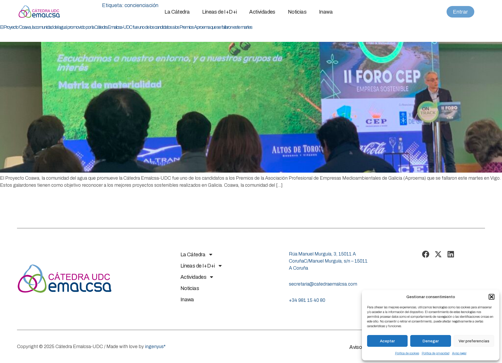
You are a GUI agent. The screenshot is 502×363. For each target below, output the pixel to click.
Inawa (326, 12)
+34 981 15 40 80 (307, 300)
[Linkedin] (450, 254)
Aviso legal (459, 353)
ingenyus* (155, 346)
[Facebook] (425, 254)
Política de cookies (407, 353)
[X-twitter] (438, 254)
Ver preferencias (474, 341)
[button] (491, 296)
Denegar (431, 341)
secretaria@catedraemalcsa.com (323, 284)
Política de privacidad (435, 353)
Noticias (297, 12)
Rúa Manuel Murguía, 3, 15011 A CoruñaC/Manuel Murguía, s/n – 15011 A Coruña (328, 261)
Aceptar (387, 341)
